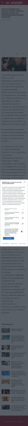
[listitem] (14, 209)
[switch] (22, 213)
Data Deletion (5, 243)
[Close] (25, 182)
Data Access (14, 243)
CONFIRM (8, 238)
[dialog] (14, 213)
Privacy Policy (22, 243)
